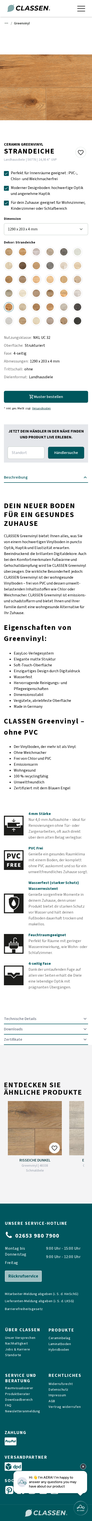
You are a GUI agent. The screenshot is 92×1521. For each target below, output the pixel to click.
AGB (52, 1401)
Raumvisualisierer (19, 1388)
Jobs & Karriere (17, 1349)
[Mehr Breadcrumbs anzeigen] (6, 23)
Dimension (12, 218)
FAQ (8, 1405)
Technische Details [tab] (20, 1018)
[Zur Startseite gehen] (28, 8)
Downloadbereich (19, 1400)
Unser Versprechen (20, 1338)
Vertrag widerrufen (65, 1407)
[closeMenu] (81, 8)
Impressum (57, 1395)
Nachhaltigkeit (16, 1344)
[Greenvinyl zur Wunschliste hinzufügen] (80, 152)
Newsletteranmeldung (22, 1411)
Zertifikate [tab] (13, 1039)
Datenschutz (58, 1390)
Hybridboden (59, 1350)
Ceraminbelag (59, 1338)
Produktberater (17, 1394)
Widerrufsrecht (61, 1384)
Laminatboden (60, 1344)
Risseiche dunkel (35, 1160)
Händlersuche (66, 452)
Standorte (13, 1355)
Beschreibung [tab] (16, 477)
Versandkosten (41, 409)
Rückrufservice (23, 1276)
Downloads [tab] (13, 1029)
